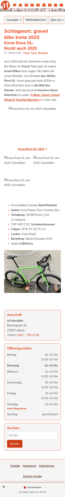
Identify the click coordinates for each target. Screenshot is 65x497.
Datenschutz (46, 465)
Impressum (29, 465)
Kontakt (15, 465)
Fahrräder (12, 19)
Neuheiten (43, 52)
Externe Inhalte (32, 476)
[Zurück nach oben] (58, 476)
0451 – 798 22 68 (28, 335)
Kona (33, 52)
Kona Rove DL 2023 (31, 149)
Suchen (14, 443)
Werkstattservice (36, 19)
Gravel (26, 52)
